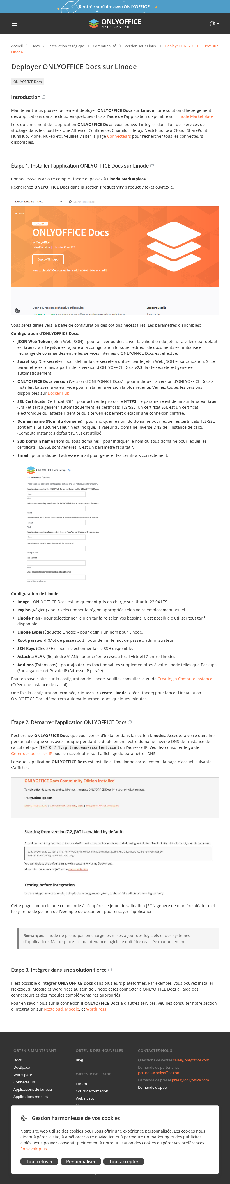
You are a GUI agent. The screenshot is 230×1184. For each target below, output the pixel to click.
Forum (81, 1083)
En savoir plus (33, 1148)
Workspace (22, 1074)
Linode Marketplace (194, 116)
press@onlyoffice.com (190, 1080)
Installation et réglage (66, 45)
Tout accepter (124, 1161)
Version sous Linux (140, 45)
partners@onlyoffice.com (159, 1072)
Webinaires (85, 1098)
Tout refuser (39, 1161)
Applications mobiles (30, 1096)
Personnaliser (81, 1161)
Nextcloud (53, 1009)
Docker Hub (59, 393)
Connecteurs (119, 136)
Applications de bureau (32, 1089)
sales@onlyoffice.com (191, 1060)
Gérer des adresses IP (31, 753)
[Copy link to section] (43, 97)
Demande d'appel (152, 1087)
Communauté (104, 45)
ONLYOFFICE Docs (27, 81)
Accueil (17, 45)
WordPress (96, 1009)
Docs (35, 45)
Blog (79, 1060)
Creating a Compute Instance (185, 678)
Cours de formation (92, 1090)
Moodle (72, 1009)
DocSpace (21, 1067)
